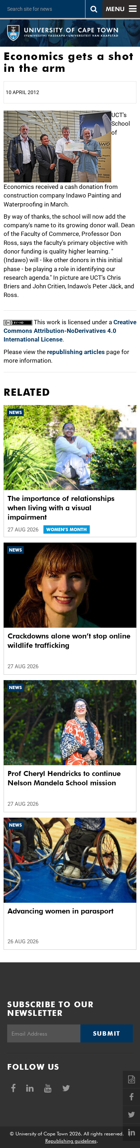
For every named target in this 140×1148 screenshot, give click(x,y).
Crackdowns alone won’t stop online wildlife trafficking (69, 641)
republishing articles (76, 351)
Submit (106, 1033)
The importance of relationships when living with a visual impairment (61, 507)
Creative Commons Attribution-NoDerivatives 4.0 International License (70, 331)
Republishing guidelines (71, 1141)
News (15, 412)
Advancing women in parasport (60, 911)
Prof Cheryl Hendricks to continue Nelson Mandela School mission (64, 778)
